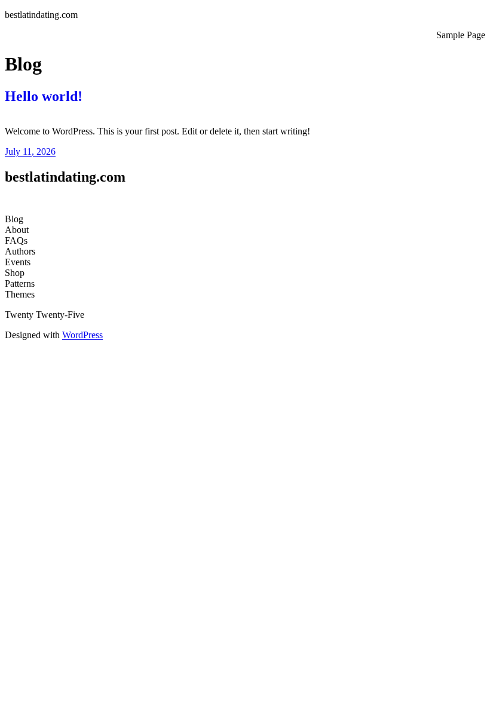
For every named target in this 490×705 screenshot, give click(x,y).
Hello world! (43, 96)
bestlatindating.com (41, 15)
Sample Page (460, 35)
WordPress (82, 335)
